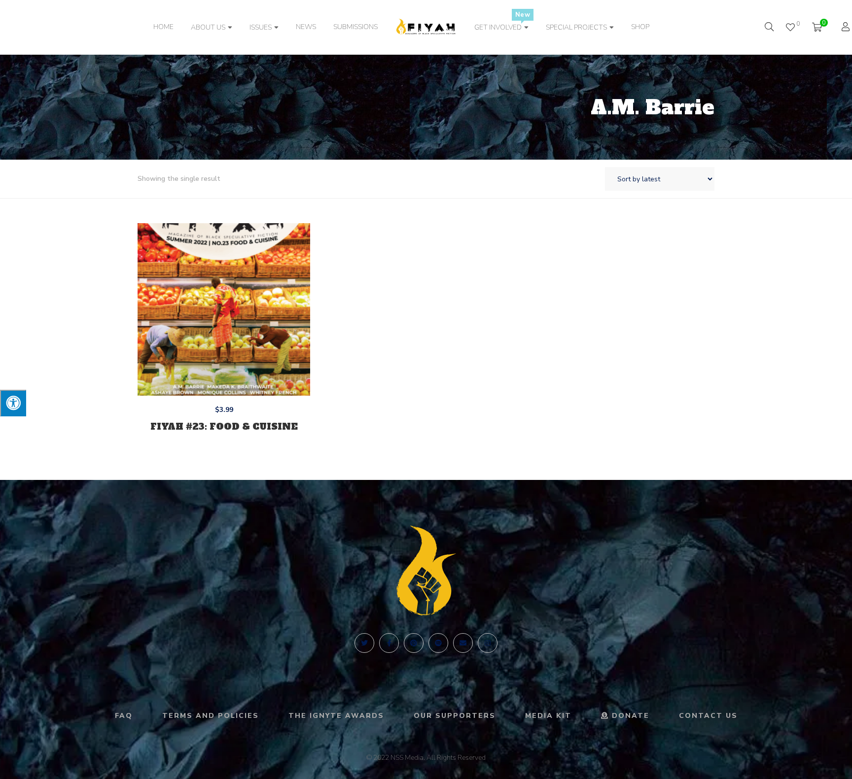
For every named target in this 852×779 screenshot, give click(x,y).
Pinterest (414, 643)
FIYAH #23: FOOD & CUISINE (224, 426)
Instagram (487, 643)
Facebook (389, 643)
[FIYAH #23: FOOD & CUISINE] (224, 309)
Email (463, 643)
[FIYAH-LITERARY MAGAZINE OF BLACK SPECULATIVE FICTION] (426, 27)
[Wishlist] (790, 27)
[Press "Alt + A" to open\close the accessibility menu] (13, 403)
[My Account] (847, 28)
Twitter (364, 643)
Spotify (438, 643)
